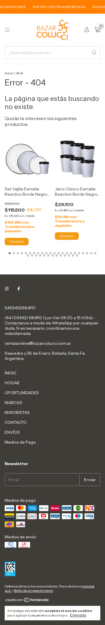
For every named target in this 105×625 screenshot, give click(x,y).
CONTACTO (16, 422)
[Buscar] (94, 53)
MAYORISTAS (17, 412)
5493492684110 (20, 307)
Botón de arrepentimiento (33, 590)
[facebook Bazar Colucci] (19, 288)
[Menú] (7, 30)
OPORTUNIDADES (22, 392)
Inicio (9, 73)
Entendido (78, 615)
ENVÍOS (12, 432)
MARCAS (13, 402)
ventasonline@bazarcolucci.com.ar (38, 343)
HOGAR (12, 382)
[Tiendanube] (27, 601)
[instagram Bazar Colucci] (7, 288)
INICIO (10, 373)
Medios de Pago (20, 442)
